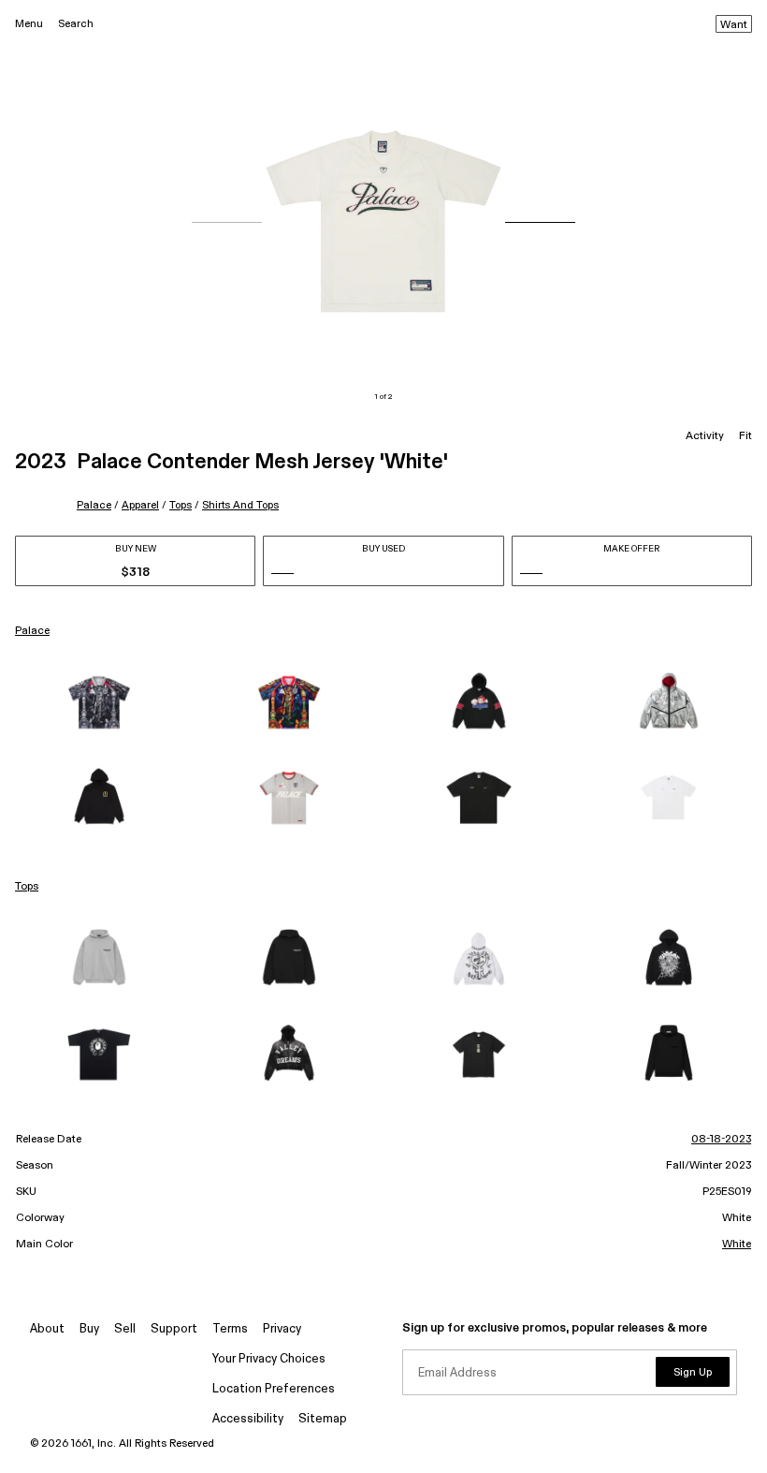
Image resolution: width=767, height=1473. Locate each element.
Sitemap (322, 1419)
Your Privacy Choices (269, 1359)
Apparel (140, 505)
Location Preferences (273, 1389)
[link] (98, 702)
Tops (180, 505)
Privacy (282, 1329)
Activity (705, 436)
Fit (745, 436)
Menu (29, 24)
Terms (230, 1329)
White (736, 1244)
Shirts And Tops (240, 505)
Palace (94, 505)
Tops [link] (26, 886)
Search (76, 24)
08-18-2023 (721, 1139)
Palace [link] (32, 631)
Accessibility (247, 1419)
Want (733, 25)
